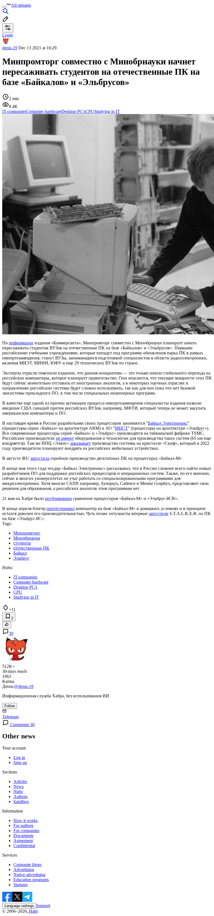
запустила (39, 458)
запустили (158, 513)
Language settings (19, 906)
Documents (23, 835)
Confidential (24, 845)
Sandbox (21, 801)
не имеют (65, 438)
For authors (23, 825)
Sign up (20, 762)
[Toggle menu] (4, 7)
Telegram (10, 716)
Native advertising (29, 874)
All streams (21, 5)
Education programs (31, 879)
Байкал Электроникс (168, 423)
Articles (20, 781)
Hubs (18, 791)
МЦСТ (121, 428)
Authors (20, 796)
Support (43, 905)
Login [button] (7, 35)
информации (21, 342)
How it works (25, 820)
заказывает (80, 443)
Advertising (23, 869)
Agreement (23, 840)
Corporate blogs (27, 864)
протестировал (61, 508)
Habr (33, 911)
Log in (19, 757)
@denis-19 (23, 686)
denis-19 (9, 47)
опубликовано (58, 498)
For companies (26, 830)
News (18, 786)
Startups (20, 884)
